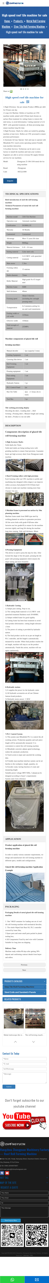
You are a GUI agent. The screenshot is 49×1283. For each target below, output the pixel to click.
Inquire (10, 181)
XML (31, 1255)
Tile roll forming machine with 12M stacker (35, 1035)
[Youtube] (7, 1173)
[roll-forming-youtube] (24, 1121)
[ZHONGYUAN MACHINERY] (12, 1144)
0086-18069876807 (11, 1166)
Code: (5, 172)
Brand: (5, 168)
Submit (8, 1087)
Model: (5, 161)
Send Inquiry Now (11, 1220)
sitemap (26, 1255)
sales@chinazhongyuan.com (17, 1169)
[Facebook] (2, 1173)
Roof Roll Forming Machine (20, 1153)
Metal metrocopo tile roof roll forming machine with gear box (14, 1035)
